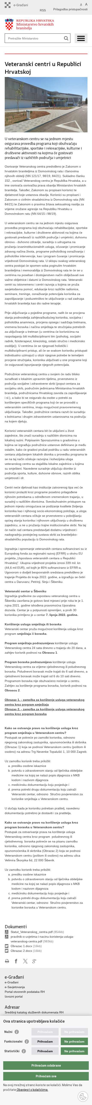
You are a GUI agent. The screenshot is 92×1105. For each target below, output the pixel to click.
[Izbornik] (81, 38)
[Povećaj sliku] (46, 104)
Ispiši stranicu (7, 961)
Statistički (11, 1051)
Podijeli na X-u (25, 961)
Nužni (8, 1032)
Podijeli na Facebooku (16, 961)
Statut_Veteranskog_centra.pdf (32, 932)
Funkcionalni (13, 1041)
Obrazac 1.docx (21, 946)
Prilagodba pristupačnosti (70, 9)
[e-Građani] (23, 5)
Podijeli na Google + (34, 961)
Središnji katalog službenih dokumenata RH (34, 1012)
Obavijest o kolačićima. (32, 1089)
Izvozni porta (13, 996)
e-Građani (11, 982)
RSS (43, 10)
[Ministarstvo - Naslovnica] (46, 24)
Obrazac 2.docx (21, 950)
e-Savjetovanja (15, 987)
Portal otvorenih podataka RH (25, 991)
